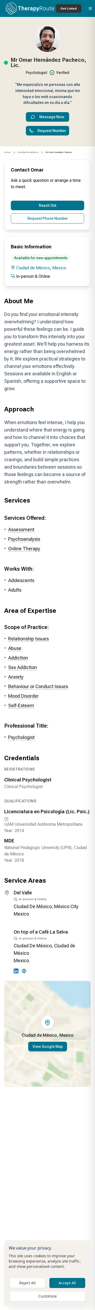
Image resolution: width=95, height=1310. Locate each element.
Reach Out (47, 205)
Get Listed (68, 8)
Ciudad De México (33, 906)
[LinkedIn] (16, 971)
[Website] (24, 971)
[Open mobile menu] (90, 8)
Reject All (27, 1282)
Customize (47, 1296)
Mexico (7, 152)
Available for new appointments (41, 258)
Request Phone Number (47, 218)
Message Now (51, 117)
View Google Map (47, 1046)
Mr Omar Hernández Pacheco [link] (58, 152)
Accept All (67, 1282)
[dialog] (47, 1273)
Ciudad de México (33, 267)
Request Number (51, 131)
